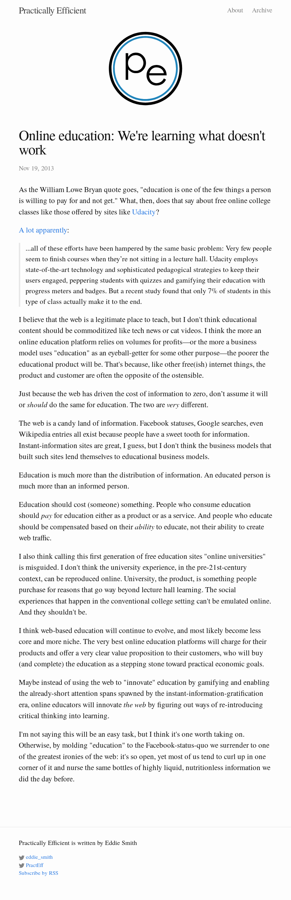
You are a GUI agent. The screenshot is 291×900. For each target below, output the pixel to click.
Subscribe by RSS (38, 872)
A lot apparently (43, 230)
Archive (262, 10)
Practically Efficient (52, 10)
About (235, 10)
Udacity (144, 212)
